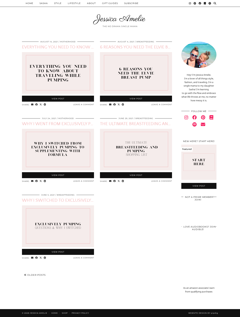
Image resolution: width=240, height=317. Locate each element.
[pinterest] (203, 118)
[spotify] (194, 125)
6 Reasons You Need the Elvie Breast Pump (146, 47)
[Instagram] (190, 3)
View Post (58, 98)
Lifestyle (74, 3)
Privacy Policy (80, 313)
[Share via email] (32, 104)
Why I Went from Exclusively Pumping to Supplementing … (86, 123)
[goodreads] (211, 118)
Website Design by (203, 313)
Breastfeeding (145, 42)
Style (57, 3)
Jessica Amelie (120, 19)
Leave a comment (83, 104)
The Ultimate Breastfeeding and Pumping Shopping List (161, 123)
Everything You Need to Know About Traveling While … (84, 47)
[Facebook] (200, 3)
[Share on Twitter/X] (41, 104)
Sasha (44, 3)
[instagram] (186, 118)
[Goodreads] (205, 3)
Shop (65, 313)
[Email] (203, 125)
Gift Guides (110, 3)
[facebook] (194, 118)
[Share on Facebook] (36, 104)
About (91, 3)
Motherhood (68, 42)
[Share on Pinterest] (45, 104)
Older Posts (36, 274)
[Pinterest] (195, 3)
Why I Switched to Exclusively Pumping (66, 200)
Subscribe (131, 3)
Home (29, 3)
